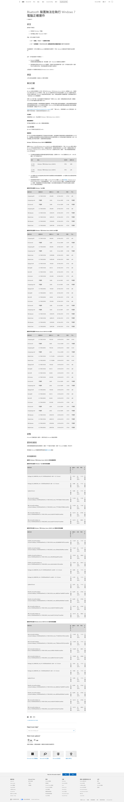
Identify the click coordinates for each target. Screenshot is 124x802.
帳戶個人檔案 (30, 781)
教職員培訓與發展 (48, 791)
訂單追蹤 (29, 785)
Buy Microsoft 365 (63, 1)
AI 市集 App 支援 (82, 785)
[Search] (73, 730)
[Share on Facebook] (28, 716)
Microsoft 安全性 (56, 758)
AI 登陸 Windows (13, 789)
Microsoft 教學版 (48, 781)
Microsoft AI (64, 781)
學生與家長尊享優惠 (49, 793)
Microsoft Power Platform (84, 791)
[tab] (30, 740)
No (73, 774)
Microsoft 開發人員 (83, 781)
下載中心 (29, 783)
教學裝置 (47, 783)
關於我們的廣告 (102, 799)
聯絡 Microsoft (82, 799)
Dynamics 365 (64, 787)
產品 (38, 1)
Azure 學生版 (48, 795)
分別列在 (65, 179)
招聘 (98, 781)
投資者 (98, 787)
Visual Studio (82, 795)
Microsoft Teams (64, 795)
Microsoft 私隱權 (99, 785)
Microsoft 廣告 (64, 791)
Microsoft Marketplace (83, 789)
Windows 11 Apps (13, 795)
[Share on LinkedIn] (30, 716)
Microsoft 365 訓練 (44, 758)
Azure (63, 785)
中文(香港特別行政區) (15, 799)
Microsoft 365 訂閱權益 (32, 758)
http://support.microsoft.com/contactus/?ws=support (39, 109)
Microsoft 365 (28, 1)
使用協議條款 (93, 799)
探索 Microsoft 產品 (13, 793)
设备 (43, 1)
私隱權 (88, 799)
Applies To (30, 19)
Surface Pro (12, 781)
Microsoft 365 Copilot (65, 793)
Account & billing (49, 1)
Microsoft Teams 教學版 (49, 785)
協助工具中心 (69, 758)
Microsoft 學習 (82, 783)
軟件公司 (81, 793)
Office (34, 1)
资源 (56, 1)
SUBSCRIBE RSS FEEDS (33, 720)
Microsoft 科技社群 (83, 787)
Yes (65, 774)
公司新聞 (98, 783)
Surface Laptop (12, 783)
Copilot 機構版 (12, 785)
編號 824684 (48, 450)
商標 (97, 799)
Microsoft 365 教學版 (49, 787)
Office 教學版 (48, 789)
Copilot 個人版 (12, 787)
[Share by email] (33, 716)
